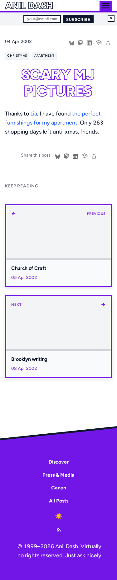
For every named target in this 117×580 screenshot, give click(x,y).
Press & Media (58, 475)
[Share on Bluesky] (71, 42)
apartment (44, 56)
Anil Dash (29, 5)
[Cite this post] (98, 41)
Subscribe (78, 19)
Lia (33, 113)
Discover (59, 462)
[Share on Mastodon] (80, 42)
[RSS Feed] (58, 529)
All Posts (58, 501)
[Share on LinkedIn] (89, 42)
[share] (107, 42)
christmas (17, 56)
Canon (58, 488)
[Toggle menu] (106, 6)
